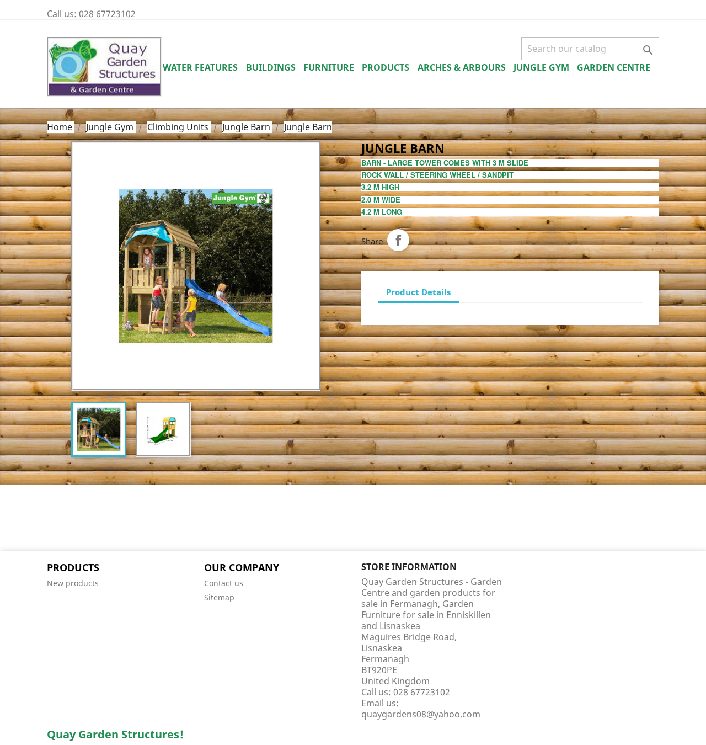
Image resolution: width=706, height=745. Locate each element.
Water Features (200, 67)
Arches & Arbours (462, 67)
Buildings (271, 67)
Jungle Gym (541, 67)
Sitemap (219, 597)
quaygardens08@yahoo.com (420, 714)
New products (73, 583)
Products (385, 67)
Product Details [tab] (418, 291)
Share (398, 240)
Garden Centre (613, 67)
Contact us (223, 583)
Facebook (59, 519)
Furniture (328, 67)
